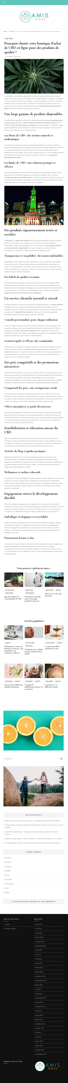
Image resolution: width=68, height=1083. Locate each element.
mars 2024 (38, 994)
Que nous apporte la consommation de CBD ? (13, 598)
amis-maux (9, 56)
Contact (7, 924)
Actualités (9, 590)
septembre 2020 (40, 1054)
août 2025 (38, 950)
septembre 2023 (40, 998)
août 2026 (38, 924)
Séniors (7, 892)
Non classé (8, 879)
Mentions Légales (10, 929)
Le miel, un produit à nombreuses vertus (52, 647)
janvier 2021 (39, 1046)
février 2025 (39, 968)
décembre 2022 (40, 1007)
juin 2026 (38, 929)
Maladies (29, 646)
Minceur (7, 875)
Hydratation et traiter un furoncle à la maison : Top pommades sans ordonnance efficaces (13, 649)
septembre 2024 (40, 981)
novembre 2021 (40, 1024)
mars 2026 (38, 933)
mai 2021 (38, 1037)
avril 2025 (38, 959)
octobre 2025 (39, 942)
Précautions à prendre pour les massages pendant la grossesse (33, 599)
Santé (58, 590)
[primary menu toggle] (4, 2)
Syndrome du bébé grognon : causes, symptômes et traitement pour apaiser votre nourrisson (33, 839)
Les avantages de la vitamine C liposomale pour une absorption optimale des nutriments (32, 843)
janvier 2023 (39, 1002)
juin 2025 (38, 955)
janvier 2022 (39, 1020)
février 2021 (39, 1041)
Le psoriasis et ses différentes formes (51, 686)
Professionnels (9, 884)
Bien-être (8, 38)
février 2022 (39, 1015)
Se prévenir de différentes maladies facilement (13, 686)
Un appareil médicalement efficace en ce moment (34, 687)
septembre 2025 (40, 946)
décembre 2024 (40, 976)
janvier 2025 (39, 972)
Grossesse (30, 593)
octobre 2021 (39, 1028)
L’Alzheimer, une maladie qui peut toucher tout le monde (34, 651)
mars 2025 (38, 963)
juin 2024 (38, 989)
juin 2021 (38, 1033)
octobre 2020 (39, 1050)
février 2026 (39, 937)
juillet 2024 (39, 985)
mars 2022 (38, 1011)
